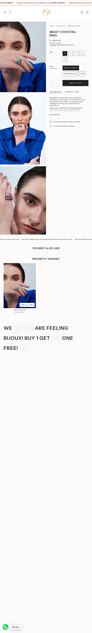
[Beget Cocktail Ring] (20, 285)
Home (51, 26)
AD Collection (60, 26)
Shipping (53, 45)
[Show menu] (4, 12)
